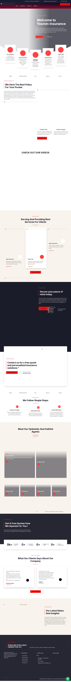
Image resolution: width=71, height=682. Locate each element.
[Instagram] (5, 1)
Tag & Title (61, 54)
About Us (35, 5)
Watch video (49, 36)
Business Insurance (35, 60)
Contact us (29, 5)
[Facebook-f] (5, 679)
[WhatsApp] (67, 678)
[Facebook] (4, 1)
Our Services (22, 5)
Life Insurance (48, 57)
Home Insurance (23, 57)
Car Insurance (10, 54)
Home (17, 5)
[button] (5, 77)
